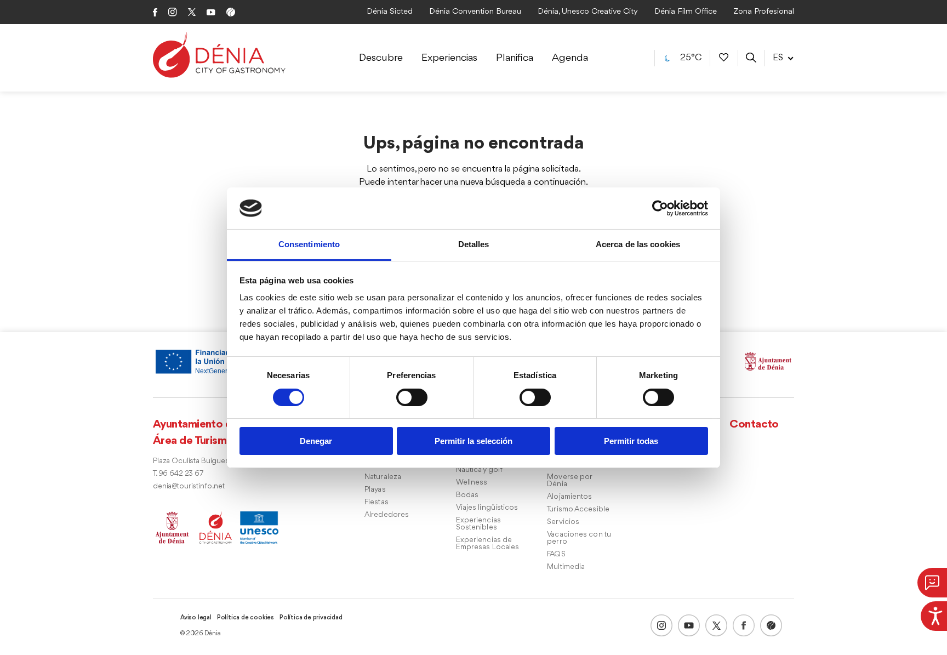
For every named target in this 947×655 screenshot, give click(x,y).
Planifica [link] (514, 58)
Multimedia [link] (566, 567)
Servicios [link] (563, 522)
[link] (934, 614)
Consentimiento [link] (309, 244)
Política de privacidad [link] (311, 617)
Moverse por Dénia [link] (569, 481)
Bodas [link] (467, 495)
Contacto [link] (754, 424)
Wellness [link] (472, 482)
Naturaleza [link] (382, 477)
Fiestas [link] (376, 502)
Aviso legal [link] (196, 617)
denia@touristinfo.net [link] (189, 486)
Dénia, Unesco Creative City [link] (588, 12)
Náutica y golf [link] (479, 470)
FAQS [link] (556, 554)
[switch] (411, 397)
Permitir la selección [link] (473, 441)
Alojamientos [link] (569, 496)
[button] (932, 582)
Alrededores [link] (386, 515)
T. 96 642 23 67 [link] (178, 473)
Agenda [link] (570, 58)
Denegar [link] (316, 441)
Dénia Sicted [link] (390, 12)
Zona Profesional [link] (763, 12)
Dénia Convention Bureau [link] (475, 12)
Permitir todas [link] (631, 441)
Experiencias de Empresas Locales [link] (488, 544)
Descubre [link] (381, 58)
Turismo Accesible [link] (578, 509)
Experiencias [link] (449, 58)
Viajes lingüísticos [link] (487, 507)
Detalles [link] (473, 244)
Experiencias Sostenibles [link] (478, 524)
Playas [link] (375, 489)
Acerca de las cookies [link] (638, 244)
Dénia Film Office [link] (685, 12)
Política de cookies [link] (245, 617)
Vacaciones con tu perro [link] (579, 538)
